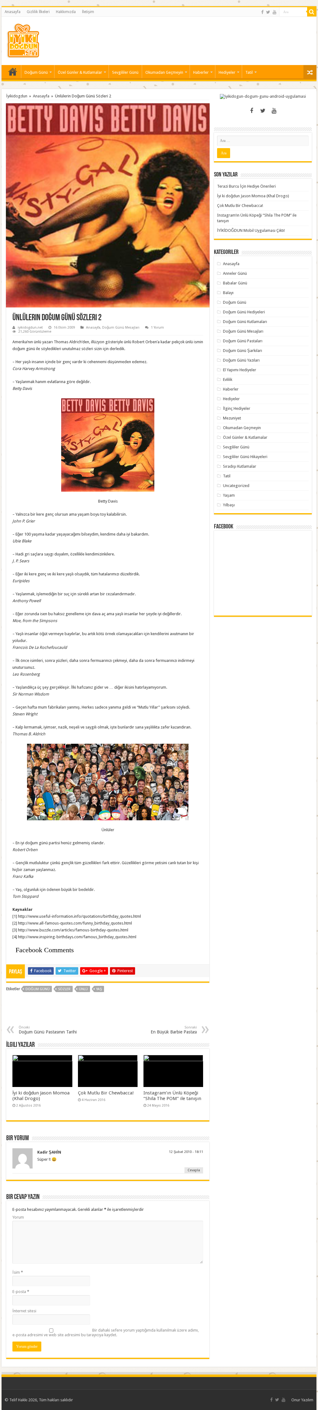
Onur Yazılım (302, 1400)
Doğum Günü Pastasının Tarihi (48, 1029)
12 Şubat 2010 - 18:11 (186, 1152)
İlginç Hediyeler (236, 408)
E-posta (20, 1291)
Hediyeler (227, 72)
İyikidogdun (16, 96)
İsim (17, 1272)
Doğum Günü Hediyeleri (244, 312)
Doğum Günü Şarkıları (242, 350)
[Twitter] (268, 12)
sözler (64, 989)
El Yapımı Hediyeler (239, 370)
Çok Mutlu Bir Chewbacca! (106, 1093)
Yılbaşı (229, 505)
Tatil (249, 72)
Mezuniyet (232, 418)
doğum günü (37, 989)
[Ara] (311, 11)
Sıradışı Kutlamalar (239, 466)
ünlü (83, 989)
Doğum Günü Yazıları (241, 360)
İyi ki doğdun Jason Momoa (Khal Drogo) (253, 196)
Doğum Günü (36, 72)
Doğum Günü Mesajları (120, 328)
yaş (99, 989)
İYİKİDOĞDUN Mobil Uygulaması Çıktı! (251, 230)
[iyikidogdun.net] (23, 39)
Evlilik (227, 379)
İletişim (88, 12)
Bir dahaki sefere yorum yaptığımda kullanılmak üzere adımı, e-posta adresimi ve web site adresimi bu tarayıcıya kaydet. (105, 1332)
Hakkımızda (66, 12)
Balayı (228, 292)
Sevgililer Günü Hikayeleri (245, 456)
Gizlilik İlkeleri (38, 12)
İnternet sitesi (24, 1311)
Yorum (18, 1217)
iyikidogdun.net (30, 328)
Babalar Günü (235, 283)
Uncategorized (236, 485)
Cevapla (194, 1170)
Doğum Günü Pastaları (242, 341)
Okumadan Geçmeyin (164, 72)
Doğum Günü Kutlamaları (245, 321)
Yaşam (229, 495)
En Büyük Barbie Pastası (174, 1029)
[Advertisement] (199, 37)
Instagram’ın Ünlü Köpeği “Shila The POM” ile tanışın (172, 1095)
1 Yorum (157, 328)
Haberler (201, 72)
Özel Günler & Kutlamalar (80, 72)
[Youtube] (274, 12)
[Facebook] (262, 12)
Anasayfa (12, 12)
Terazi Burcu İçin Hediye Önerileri (246, 186)
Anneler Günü (235, 273)
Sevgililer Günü (125, 72)
